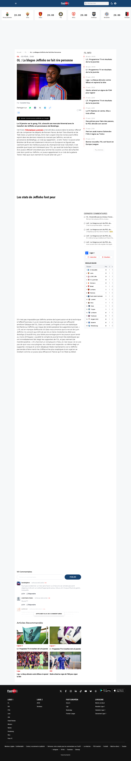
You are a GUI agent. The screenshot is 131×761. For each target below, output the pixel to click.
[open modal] (115, 3)
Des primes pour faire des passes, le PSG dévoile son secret (100, 122)
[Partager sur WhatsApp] (30, 108)
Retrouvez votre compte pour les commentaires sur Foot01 (64, 746)
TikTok (63, 749)
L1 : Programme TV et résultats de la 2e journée (98, 71)
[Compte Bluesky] (91, 691)
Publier (73, 577)
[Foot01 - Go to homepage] (13, 691)
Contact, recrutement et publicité (35, 746)
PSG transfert (97, 746)
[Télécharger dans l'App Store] (119, 690)
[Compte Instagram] (71, 691)
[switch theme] (112, 3)
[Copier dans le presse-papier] (50, 108)
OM (51, 671)
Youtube (124, 746)
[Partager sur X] (40, 108)
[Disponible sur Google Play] (106, 690)
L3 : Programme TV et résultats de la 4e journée (99, 102)
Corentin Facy (25, 103)
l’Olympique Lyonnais (34, 130)
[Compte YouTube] (86, 691)
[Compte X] (61, 691)
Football (105, 746)
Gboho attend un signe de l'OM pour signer (99, 91)
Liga (18, 671)
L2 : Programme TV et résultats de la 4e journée (99, 60)
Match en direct (114, 746)
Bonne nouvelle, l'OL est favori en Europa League (100, 143)
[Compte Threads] (96, 691)
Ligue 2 (20, 646)
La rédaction (87, 746)
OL (18, 57)
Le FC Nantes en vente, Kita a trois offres (98, 112)
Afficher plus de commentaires (49, 614)
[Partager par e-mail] (18, 112)
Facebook (70, 749)
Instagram (55, 749)
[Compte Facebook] (66, 691)
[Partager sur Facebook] (35, 108)
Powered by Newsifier (65, 755)
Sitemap (77, 749)
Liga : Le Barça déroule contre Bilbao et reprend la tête (98, 81)
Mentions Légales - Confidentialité (14, 746)
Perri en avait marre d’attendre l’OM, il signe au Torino (98, 133)
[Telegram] (45, 108)
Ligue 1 (52, 646)
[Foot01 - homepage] (65, 3)
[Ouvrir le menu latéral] (16, 3)
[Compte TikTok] (81, 691)
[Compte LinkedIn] (76, 691)
